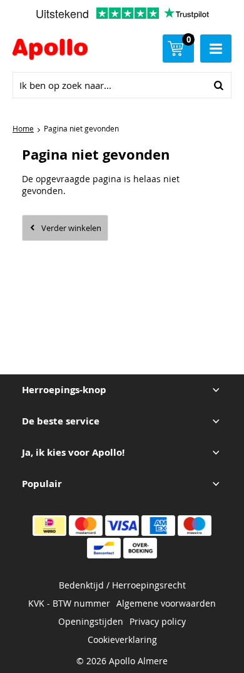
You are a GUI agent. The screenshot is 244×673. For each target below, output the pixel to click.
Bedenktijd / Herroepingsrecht (122, 585)
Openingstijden (90, 621)
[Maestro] (194, 525)
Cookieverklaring (122, 639)
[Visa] (122, 525)
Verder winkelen (71, 228)
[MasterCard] (86, 525)
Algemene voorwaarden (166, 603)
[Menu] (215, 48)
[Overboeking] (140, 548)
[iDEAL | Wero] (49, 525)
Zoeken (218, 85)
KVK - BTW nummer (69, 603)
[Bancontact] (104, 548)
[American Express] (158, 525)
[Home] (54, 51)
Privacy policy (158, 621)
